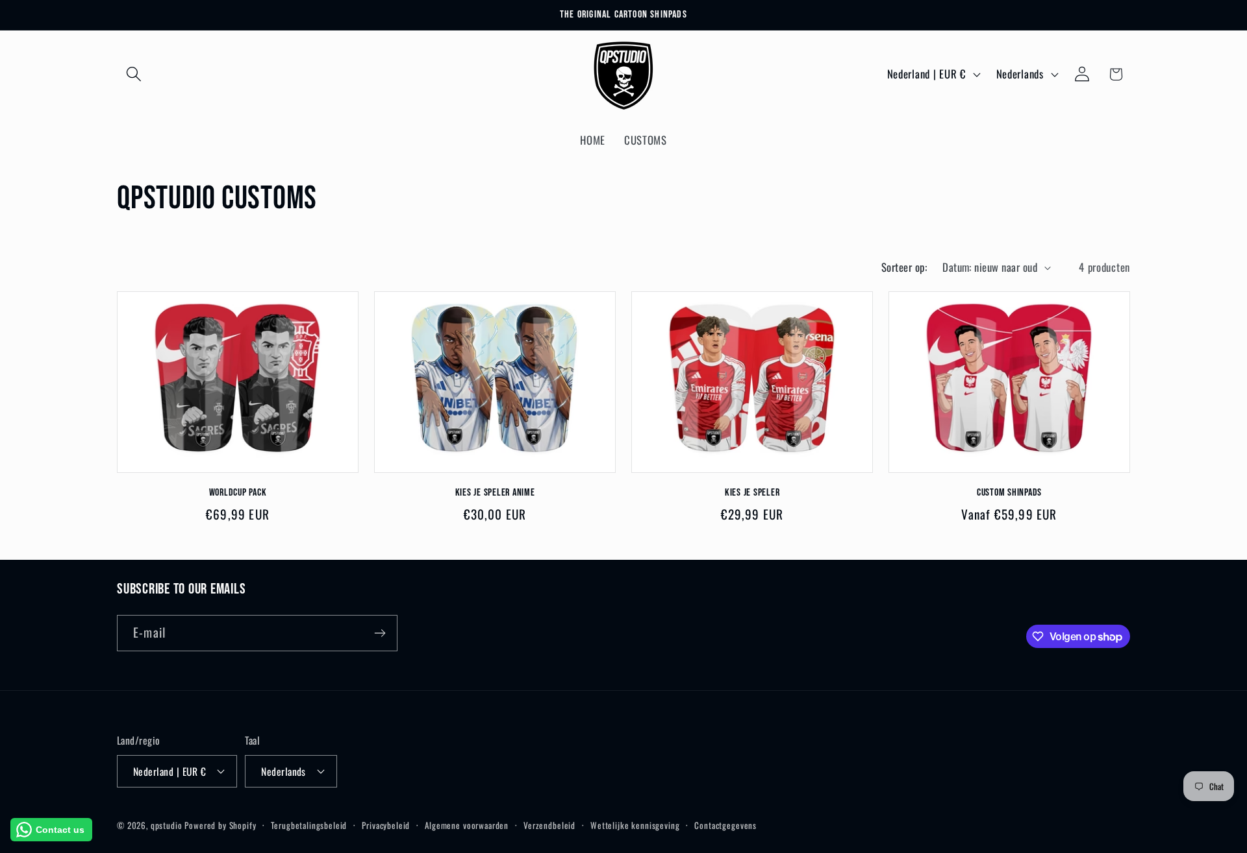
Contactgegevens (725, 824)
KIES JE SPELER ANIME (495, 492)
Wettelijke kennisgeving (634, 824)
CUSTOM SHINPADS (1009, 492)
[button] (134, 74)
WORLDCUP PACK (238, 492)
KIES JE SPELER (752, 492)
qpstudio (167, 824)
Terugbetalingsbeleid (309, 824)
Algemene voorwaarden (467, 824)
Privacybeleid (386, 824)
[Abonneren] (379, 633)
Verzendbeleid (549, 824)
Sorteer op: (904, 267)
